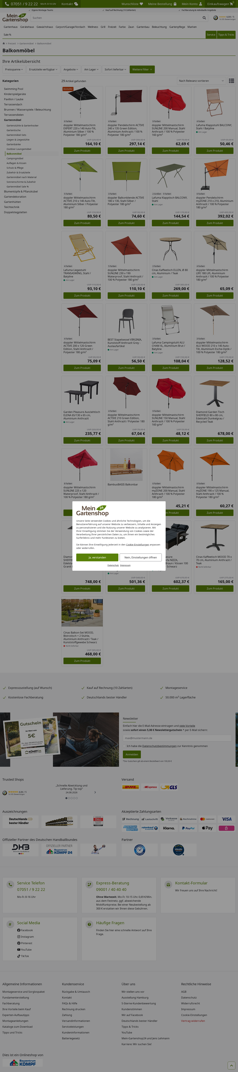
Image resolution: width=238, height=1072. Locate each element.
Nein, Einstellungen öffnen (141, 557)
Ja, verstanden (97, 557)
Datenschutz (113, 565)
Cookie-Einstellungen (137, 544)
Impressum (125, 565)
